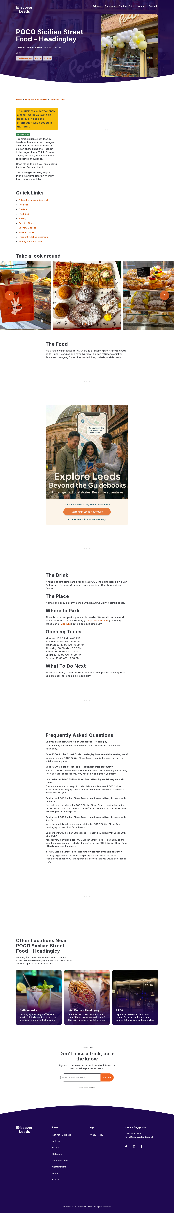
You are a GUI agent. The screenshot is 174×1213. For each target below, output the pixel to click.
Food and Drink (60, 1160)
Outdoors (57, 1154)
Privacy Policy (96, 1135)
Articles (56, 1141)
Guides (55, 1147)
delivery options (102, 789)
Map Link (65, 623)
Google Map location (97, 620)
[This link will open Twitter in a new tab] (126, 1146)
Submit (107, 1077)
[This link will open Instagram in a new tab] (134, 1146)
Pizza (38, 58)
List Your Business (61, 1135)
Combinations (59, 1167)
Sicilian (47, 58)
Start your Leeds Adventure (87, 511)
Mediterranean (24, 58)
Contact (56, 1179)
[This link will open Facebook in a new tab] (141, 1146)
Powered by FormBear (87, 1087)
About (55, 1173)
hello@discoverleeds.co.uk (139, 1137)
